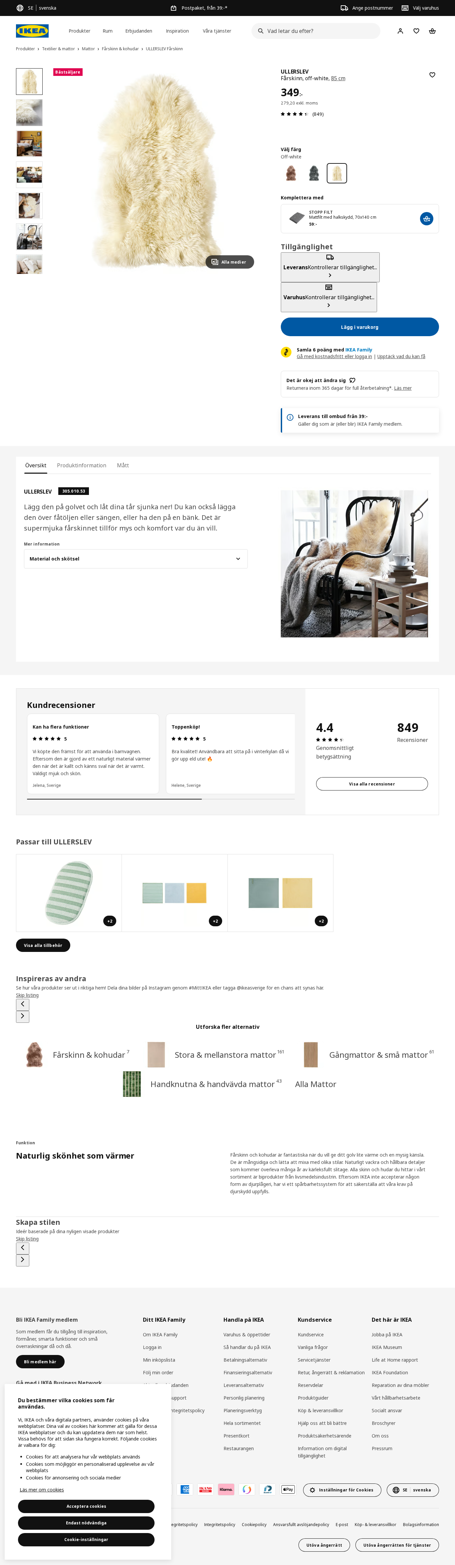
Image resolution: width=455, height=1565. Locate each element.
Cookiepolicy (254, 1524)
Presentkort (236, 1436)
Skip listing (27, 995)
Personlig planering (244, 1398)
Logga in (152, 1347)
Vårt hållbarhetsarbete (396, 1398)
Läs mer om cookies (42, 1489)
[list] (161, 754)
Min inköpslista (159, 1360)
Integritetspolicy (219, 1524)
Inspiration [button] (177, 31)
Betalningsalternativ (245, 1360)
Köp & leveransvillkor (320, 1410)
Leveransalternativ (244, 1385)
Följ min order (158, 1372)
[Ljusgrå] (314, 173)
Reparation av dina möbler (400, 1385)
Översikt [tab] (35, 465)
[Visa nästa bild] (246, 171)
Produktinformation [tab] (81, 465)
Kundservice (311, 1334)
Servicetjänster (314, 1360)
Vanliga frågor (313, 1347)
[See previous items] (22, 1005)
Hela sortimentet (242, 1423)
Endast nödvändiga (86, 1523)
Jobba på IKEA (387, 1334)
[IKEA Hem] (32, 31)
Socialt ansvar (387, 1410)
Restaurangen (239, 1448)
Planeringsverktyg (243, 1410)
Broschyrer (383, 1423)
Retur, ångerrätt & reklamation (331, 1372)
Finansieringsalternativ (248, 1372)
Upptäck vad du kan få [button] (401, 356)
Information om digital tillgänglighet (322, 1452)
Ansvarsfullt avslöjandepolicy (301, 1524)
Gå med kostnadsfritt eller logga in (334, 356)
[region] (156, 171)
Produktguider (313, 1398)
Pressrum (382, 1448)
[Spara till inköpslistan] (432, 75)
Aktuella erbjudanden (166, 1385)
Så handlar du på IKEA (247, 1347)
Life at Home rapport (395, 1360)
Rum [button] (108, 31)
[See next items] (22, 1017)
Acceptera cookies (86, 1506)
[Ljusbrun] (291, 173)
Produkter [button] (79, 31)
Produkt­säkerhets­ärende (324, 1436)
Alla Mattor (315, 1083)
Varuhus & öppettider (247, 1334)
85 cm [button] (338, 78)
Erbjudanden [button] (138, 31)
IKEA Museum (387, 1347)
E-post (342, 1524)
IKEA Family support (165, 1398)
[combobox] (313, 31)
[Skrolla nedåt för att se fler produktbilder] (29, 274)
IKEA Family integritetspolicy (174, 1410)
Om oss (380, 1436)
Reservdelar (310, 1385)
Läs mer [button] (403, 388)
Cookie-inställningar (86, 1539)
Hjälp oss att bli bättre (322, 1423)
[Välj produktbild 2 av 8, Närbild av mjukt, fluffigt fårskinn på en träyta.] (29, 112)
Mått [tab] (123, 465)
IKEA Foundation (390, 1372)
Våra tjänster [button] (217, 31)
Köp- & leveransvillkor (375, 1524)
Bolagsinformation (421, 1524)
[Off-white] (337, 173)
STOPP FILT (321, 212)
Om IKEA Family (160, 1334)
